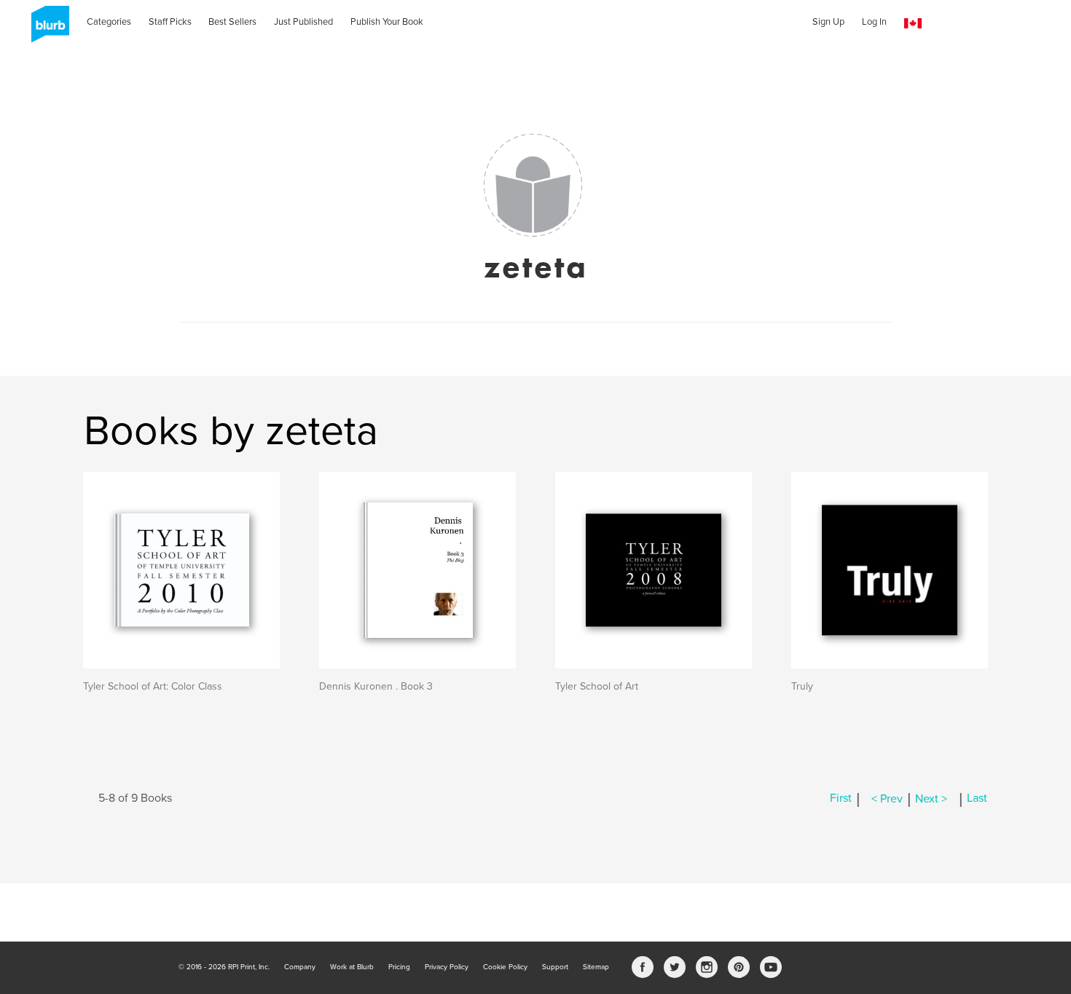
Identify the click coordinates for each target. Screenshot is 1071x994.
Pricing (399, 967)
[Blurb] (46, 29)
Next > (931, 799)
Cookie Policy (505, 967)
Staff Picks (170, 22)
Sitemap (596, 967)
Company (299, 967)
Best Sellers (232, 22)
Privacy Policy (446, 967)
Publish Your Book (386, 22)
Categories (109, 22)
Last (977, 799)
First (841, 799)
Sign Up (828, 22)
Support (555, 967)
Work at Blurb (352, 967)
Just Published (303, 22)
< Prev (887, 799)
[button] (913, 24)
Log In (874, 22)
